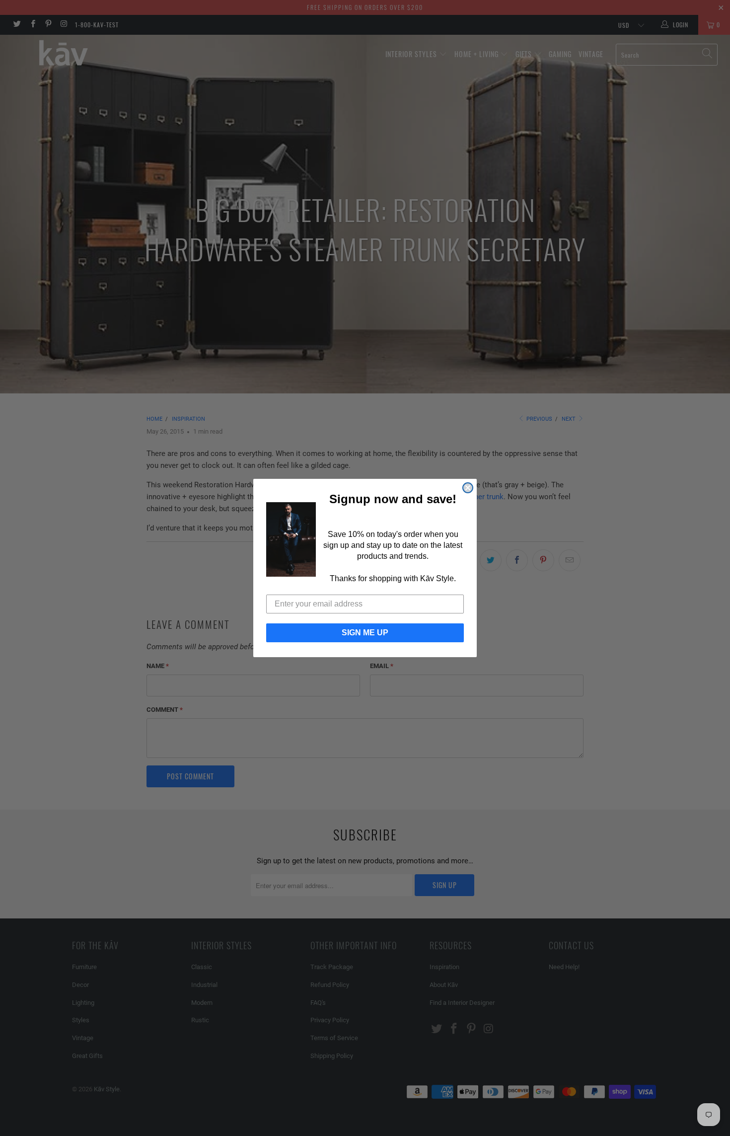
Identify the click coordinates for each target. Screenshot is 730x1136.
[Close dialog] (468, 488)
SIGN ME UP (365, 632)
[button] (291, 539)
